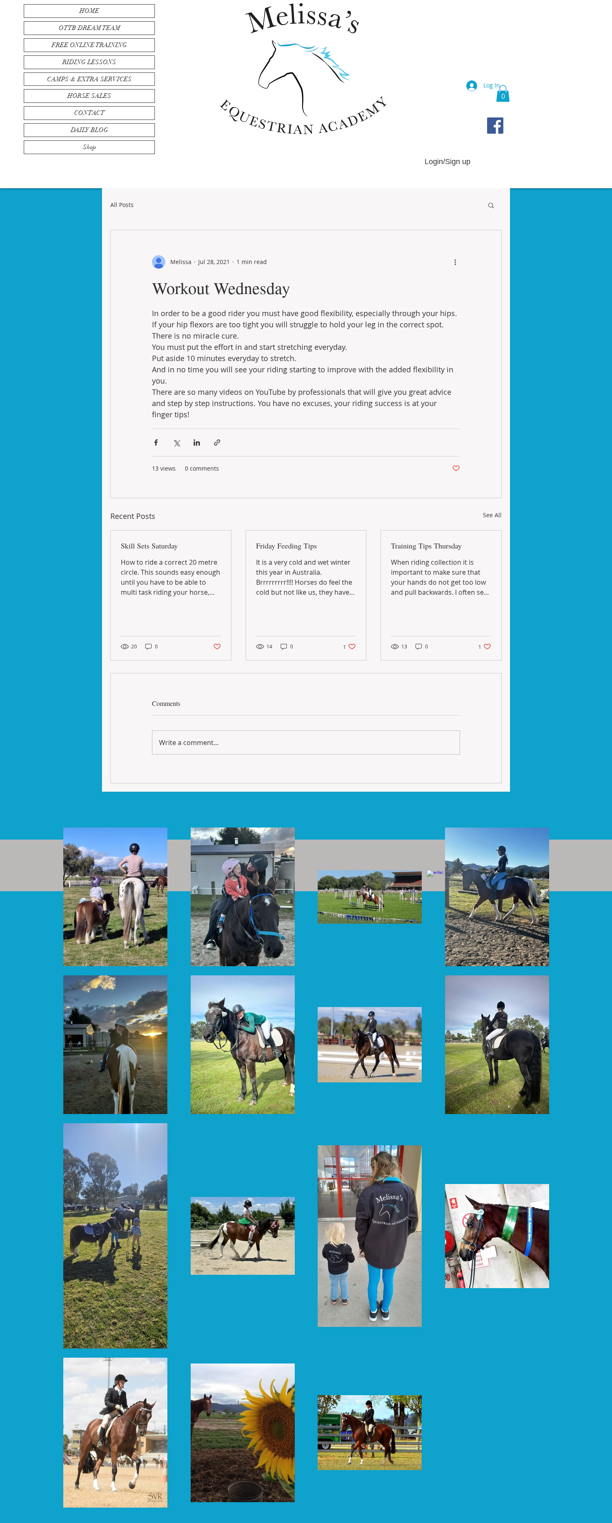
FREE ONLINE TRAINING (89, 45)
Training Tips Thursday (426, 546)
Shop (89, 147)
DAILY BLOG (89, 130)
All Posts (122, 205)
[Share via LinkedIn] (197, 442)
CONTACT (89, 113)
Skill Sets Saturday (149, 546)
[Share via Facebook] (156, 442)
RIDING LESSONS (89, 62)
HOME (89, 11)
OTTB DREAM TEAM (89, 28)
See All (492, 515)
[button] (503, 93)
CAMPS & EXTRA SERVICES (89, 79)
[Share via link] (217, 442)
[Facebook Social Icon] (495, 125)
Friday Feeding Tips (286, 546)
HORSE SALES (89, 96)
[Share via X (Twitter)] (176, 442)
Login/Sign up (447, 161)
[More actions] (455, 262)
